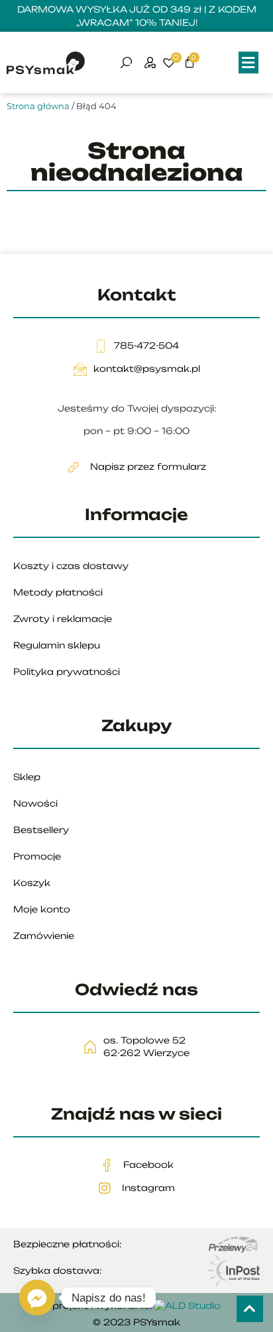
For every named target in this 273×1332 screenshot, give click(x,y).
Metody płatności (58, 592)
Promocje (37, 856)
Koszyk (31, 882)
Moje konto (41, 909)
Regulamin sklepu (56, 645)
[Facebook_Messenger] (37, 1297)
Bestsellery (41, 829)
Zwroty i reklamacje (62, 618)
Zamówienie (43, 935)
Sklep (26, 777)
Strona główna (38, 106)
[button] (248, 62)
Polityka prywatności (66, 671)
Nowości (35, 803)
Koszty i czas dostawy (71, 565)
